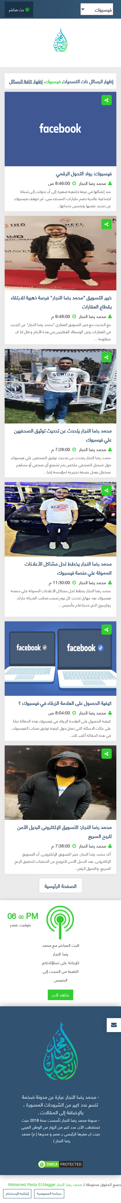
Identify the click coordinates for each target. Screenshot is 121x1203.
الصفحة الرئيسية (61, 885)
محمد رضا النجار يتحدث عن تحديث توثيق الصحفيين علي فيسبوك (63, 435)
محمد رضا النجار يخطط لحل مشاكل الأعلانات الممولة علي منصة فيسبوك (68, 568)
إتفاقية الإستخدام (17, 1193)
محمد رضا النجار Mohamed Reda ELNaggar (45, 1184)
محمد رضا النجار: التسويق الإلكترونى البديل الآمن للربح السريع (64, 831)
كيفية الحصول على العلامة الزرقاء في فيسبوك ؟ (65, 702)
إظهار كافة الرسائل (26, 81)
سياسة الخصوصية (49, 1193)
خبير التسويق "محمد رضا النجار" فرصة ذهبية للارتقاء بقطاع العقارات (61, 301)
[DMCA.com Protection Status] (60, 1163)
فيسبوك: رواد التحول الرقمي (84, 173)
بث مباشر (16, 9)
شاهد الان (60, 994)
